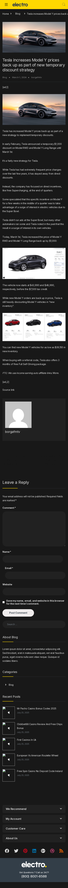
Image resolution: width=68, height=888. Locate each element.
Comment (9, 507)
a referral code (30, 360)
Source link (8, 389)
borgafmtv (36, 77)
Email (9, 568)
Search (64, 4)
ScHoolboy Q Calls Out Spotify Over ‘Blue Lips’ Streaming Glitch (16, 459)
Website (7, 584)
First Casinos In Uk (26, 739)
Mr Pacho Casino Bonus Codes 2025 (36, 708)
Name (6, 551)
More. (56, 373)
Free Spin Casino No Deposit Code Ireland (39, 771)
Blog (17, 13)
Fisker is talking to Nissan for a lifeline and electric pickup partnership (52, 459)
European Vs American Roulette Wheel (37, 755)
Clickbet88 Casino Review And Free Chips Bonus (39, 726)
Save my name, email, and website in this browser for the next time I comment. (35, 602)
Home (5, 13)
